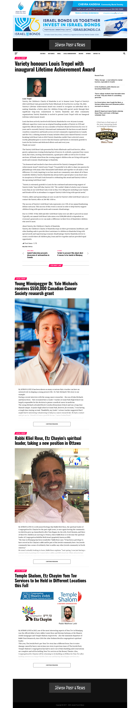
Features (42, 53)
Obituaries (51, 53)
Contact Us (96, 53)
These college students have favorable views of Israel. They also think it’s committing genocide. (110, 95)
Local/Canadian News (69, 53)
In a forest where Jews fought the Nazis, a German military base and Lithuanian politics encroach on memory (109, 104)
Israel (59, 53)
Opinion (88, 53)
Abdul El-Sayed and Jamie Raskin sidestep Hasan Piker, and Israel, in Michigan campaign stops (109, 113)
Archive (81, 53)
